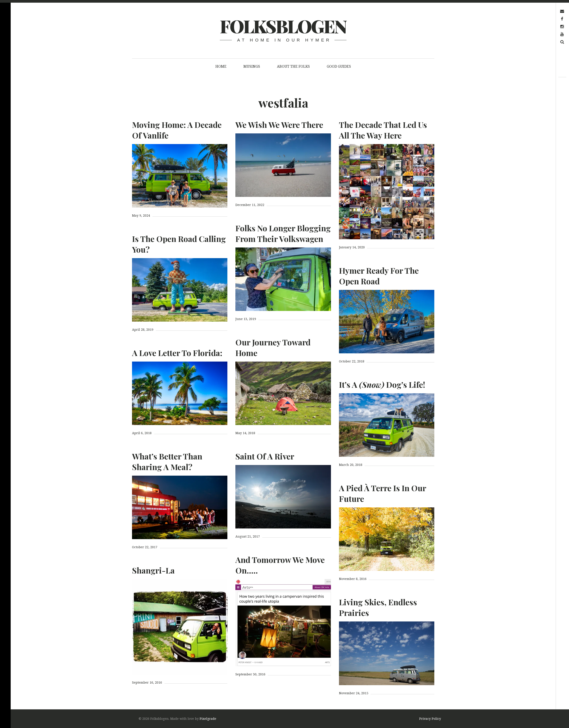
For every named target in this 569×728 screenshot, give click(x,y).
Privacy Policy (430, 718)
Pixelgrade (208, 718)
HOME (220, 66)
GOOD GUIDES (339, 66)
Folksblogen (283, 26)
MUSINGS (251, 66)
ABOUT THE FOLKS (293, 66)
